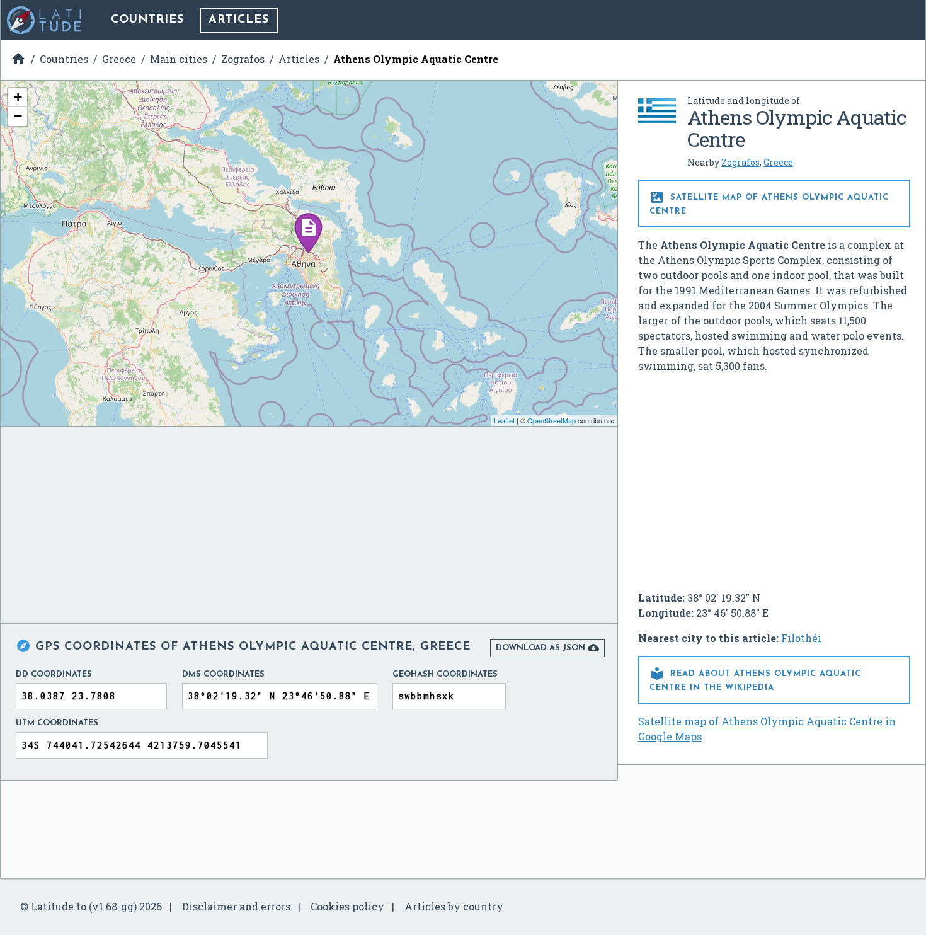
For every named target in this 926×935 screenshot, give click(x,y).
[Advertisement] (774, 477)
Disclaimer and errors (236, 906)
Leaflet (504, 420)
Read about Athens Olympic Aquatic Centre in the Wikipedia (755, 679)
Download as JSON (547, 647)
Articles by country (453, 906)
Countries (147, 20)
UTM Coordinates (57, 723)
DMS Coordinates (223, 674)
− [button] (18, 116)
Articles (239, 20)
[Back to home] (45, 20)
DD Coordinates (54, 674)
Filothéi (801, 638)
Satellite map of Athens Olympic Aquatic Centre (769, 202)
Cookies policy (347, 906)
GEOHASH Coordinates (445, 674)
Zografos (740, 162)
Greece (778, 162)
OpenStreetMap (551, 420)
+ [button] (18, 97)
